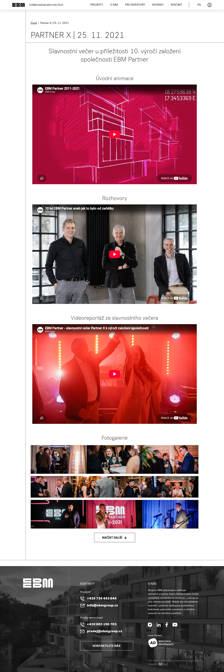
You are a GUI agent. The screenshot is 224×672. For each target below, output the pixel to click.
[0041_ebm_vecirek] (170, 514)
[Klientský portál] (209, 5)
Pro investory (135, 5)
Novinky (158, 5)
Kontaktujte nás (107, 646)
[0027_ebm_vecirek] (59, 514)
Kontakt (176, 5)
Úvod (34, 23)
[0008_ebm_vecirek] (115, 459)
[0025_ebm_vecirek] (177, 487)
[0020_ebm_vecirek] (136, 487)
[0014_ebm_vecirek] (52, 487)
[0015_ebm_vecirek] (94, 487)
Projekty (97, 5)
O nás (114, 5)
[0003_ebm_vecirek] (59, 459)
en (199, 5)
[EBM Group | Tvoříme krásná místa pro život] (18, 5)
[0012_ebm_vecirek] (170, 459)
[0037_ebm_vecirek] (115, 514)
